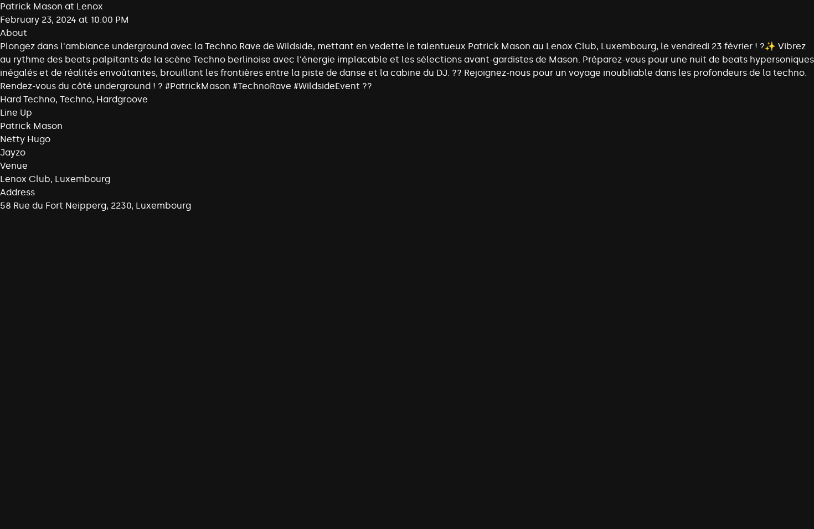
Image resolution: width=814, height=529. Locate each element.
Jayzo (12, 152)
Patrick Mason (31, 126)
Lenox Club (25, 179)
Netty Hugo (25, 139)
